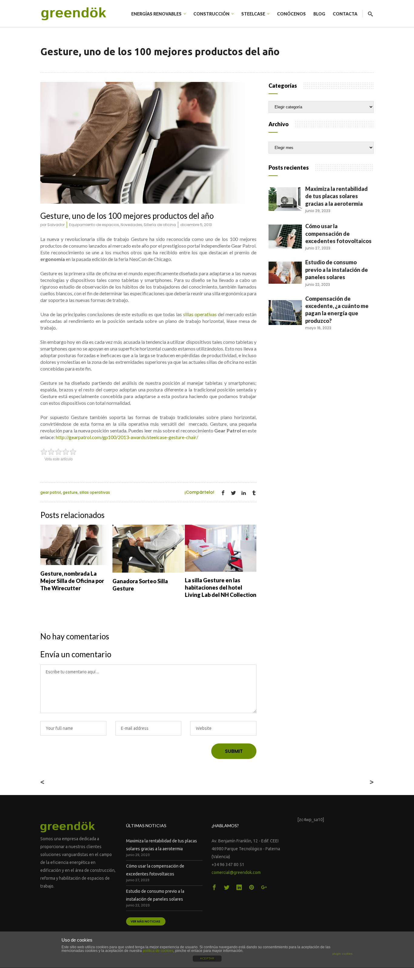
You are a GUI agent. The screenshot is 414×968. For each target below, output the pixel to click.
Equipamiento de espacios (94, 224)
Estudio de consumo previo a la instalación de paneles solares (336, 269)
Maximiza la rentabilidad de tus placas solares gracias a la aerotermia (336, 196)
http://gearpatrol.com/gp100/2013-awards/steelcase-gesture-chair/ (127, 437)
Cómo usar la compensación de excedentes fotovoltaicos (338, 233)
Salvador (56, 224)
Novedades (131, 224)
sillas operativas (200, 314)
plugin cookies (342, 953)
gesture (70, 492)
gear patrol (50, 492)
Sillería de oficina (160, 224)
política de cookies (158, 951)
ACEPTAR (207, 958)
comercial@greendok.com (236, 872)
